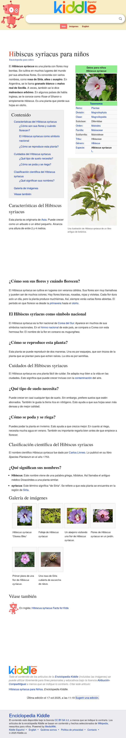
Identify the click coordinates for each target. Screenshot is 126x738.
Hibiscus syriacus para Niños (26, 689)
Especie (80, 147)
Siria (26, 490)
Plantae (95, 108)
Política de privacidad (72, 729)
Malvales (96, 125)
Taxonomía (96, 103)
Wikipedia (103, 723)
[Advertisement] (63, 39)
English (85, 26)
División (80, 112)
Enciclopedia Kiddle (66, 676)
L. (92, 151)
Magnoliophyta (99, 112)
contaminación (83, 378)
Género (80, 143)
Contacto (92, 729)
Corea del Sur (66, 323)
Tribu (78, 138)
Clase (79, 116)
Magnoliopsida (98, 116)
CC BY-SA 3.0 (62, 720)
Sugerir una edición (86, 697)
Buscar (120, 18)
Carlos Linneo (77, 452)
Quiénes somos (49, 729)
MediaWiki (50, 726)
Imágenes (73, 26)
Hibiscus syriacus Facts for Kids (50, 608)
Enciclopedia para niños (21, 59)
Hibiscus (95, 143)
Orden (79, 125)
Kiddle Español (16, 729)
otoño (75, 303)
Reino (79, 108)
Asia (44, 219)
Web (64, 26)
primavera (55, 303)
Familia (79, 130)
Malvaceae (97, 130)
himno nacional (50, 327)
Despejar (113, 19)
